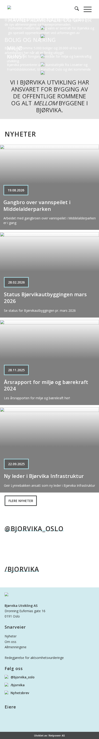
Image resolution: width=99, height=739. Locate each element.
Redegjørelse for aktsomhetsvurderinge (34, 657)
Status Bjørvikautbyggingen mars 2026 (45, 297)
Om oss (10, 641)
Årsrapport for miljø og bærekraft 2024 (46, 385)
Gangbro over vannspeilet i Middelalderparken (36, 205)
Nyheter (11, 636)
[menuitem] (74, 9)
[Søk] (74, 9)
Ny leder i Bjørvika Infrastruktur (44, 475)
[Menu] (85, 9)
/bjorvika (22, 569)
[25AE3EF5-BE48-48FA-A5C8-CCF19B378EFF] (41, 9)
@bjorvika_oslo (34, 529)
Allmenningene (15, 647)
